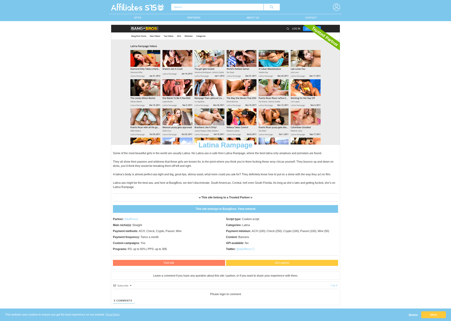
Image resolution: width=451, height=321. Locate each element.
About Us (252, 17)
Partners (193, 17)
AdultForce (131, 219)
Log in (334, 285)
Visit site (169, 262)
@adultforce (244, 249)
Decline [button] (413, 314)
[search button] (272, 7)
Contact (311, 17)
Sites (137, 17)
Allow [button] (433, 314)
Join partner (282, 262)
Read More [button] (113, 314)
